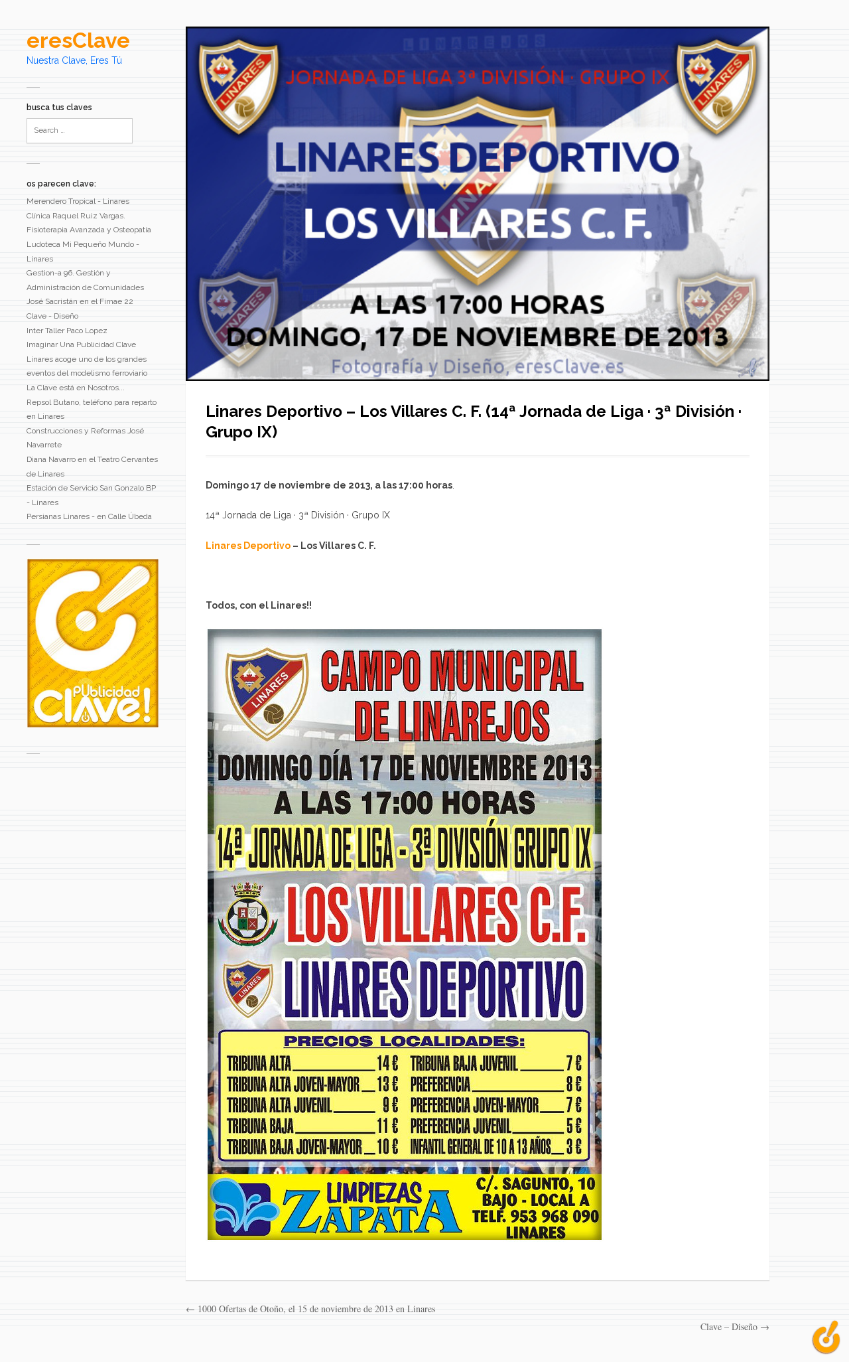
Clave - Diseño (52, 316)
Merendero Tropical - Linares (78, 201)
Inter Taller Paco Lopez (67, 330)
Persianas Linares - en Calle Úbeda (89, 516)
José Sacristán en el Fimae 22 (80, 301)
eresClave (78, 40)
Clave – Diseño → (734, 1326)
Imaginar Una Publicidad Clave (81, 344)
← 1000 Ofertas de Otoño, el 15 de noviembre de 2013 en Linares (310, 1308)
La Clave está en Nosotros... (76, 387)
